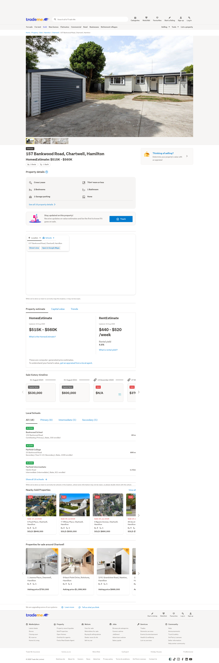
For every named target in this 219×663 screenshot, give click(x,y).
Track (123, 219)
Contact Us (153, 659)
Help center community (176, 643)
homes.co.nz (66, 652)
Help (170, 628)
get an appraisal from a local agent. (76, 363)
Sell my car (88, 640)
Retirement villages (109, 27)
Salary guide (117, 640)
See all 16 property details (41, 204)
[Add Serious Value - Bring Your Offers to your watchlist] (125, 551)
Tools (174, 27)
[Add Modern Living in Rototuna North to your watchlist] (90, 551)
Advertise (96, 659)
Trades (142, 628)
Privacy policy (108, 659)
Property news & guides (65, 628)
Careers (80, 659)
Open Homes (61, 634)
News (88, 659)
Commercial (76, 27)
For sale (29, 27)
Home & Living (34, 640)
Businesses (94, 27)
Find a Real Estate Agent (65, 640)
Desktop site (60, 659)
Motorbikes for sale (91, 631)
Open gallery (111, 133)
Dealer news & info (91, 637)
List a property (187, 27)
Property (35, 33)
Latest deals (33, 628)
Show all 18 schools (35, 479)
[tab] (34, 238)
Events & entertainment (149, 634)
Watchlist (163, 616)
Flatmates (64, 27)
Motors (87, 624)
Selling (164, 27)
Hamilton (47, 33)
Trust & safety (173, 634)
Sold (45, 27)
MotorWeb (96, 652)
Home (28, 33)
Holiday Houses (156, 652)
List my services (146, 640)
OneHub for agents (63, 637)
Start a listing (152, 616)
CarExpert (125, 652)
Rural (85, 27)
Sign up (181, 20)
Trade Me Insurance (33, 652)
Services (144, 624)
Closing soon (33, 634)
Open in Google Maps (50, 248)
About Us (71, 659)
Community (173, 624)
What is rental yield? (108, 349)
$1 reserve (32, 637)
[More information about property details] (46, 171)
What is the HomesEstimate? (42, 336)
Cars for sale (89, 628)
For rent (38, 27)
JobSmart (116, 634)
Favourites (174, 616)
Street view (34, 248)
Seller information (174, 640)
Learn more (69, 607)
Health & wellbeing (147, 637)
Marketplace (34, 624)
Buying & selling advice (93, 634)
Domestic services (146, 631)
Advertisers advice (119, 637)
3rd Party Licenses (175, 637)
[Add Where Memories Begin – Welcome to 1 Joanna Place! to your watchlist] (54, 551)
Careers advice (118, 631)
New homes (53, 27)
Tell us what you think (90, 607)
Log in (189, 20)
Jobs (114, 624)
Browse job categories (120, 628)
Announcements (174, 631)
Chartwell (55, 33)
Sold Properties (62, 631)
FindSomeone (188, 652)
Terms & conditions (123, 659)
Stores (31, 631)
